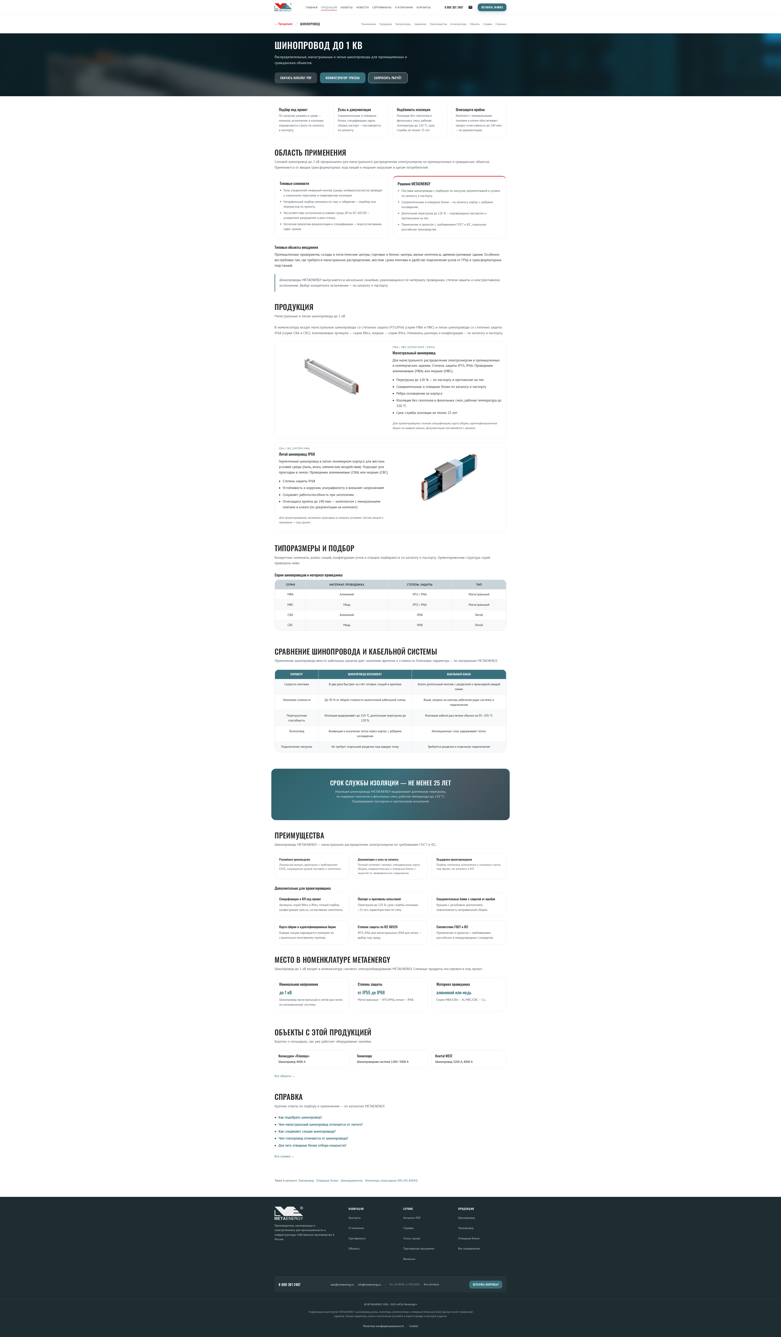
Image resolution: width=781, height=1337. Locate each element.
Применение (368, 24)
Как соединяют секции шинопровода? (307, 1131)
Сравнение (420, 24)
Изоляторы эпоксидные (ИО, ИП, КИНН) (391, 1180)
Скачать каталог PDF (295, 77)
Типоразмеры (403, 24)
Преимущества (438, 24)
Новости (362, 7)
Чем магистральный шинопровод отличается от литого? (320, 1124)
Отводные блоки (327, 1180)
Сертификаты (382, 7)
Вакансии (409, 1259)
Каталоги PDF (412, 1218)
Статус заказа (411, 1238)
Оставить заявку (492, 7)
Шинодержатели (352, 1180)
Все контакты (431, 1284)
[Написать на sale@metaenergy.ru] (470, 7)
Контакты (424, 7)
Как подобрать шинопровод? (300, 1117)
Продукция (329, 7)
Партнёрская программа (418, 1248)
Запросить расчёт (388, 77)
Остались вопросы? (486, 1284)
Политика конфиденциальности (383, 1326)
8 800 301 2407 (454, 7)
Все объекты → (285, 1076)
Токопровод (306, 1180)
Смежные (500, 24)
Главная (311, 7)
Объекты (346, 7)
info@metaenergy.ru (369, 1284)
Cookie (413, 1326)
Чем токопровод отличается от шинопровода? (313, 1138)
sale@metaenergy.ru (342, 1284)
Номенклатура (458, 24)
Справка (487, 24)
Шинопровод (466, 1218)
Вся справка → (284, 1156)
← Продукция (283, 24)
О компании (404, 7)
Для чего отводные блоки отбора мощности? (312, 1145)
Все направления (469, 1248)
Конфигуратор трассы (343, 77)
